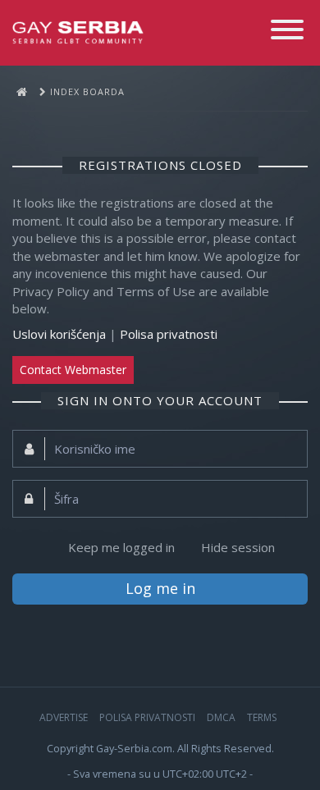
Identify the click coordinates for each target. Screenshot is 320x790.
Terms (262, 717)
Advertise (63, 717)
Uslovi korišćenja (59, 334)
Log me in (160, 588)
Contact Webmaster (73, 369)
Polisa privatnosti (168, 334)
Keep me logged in (121, 547)
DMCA (221, 717)
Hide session (238, 547)
